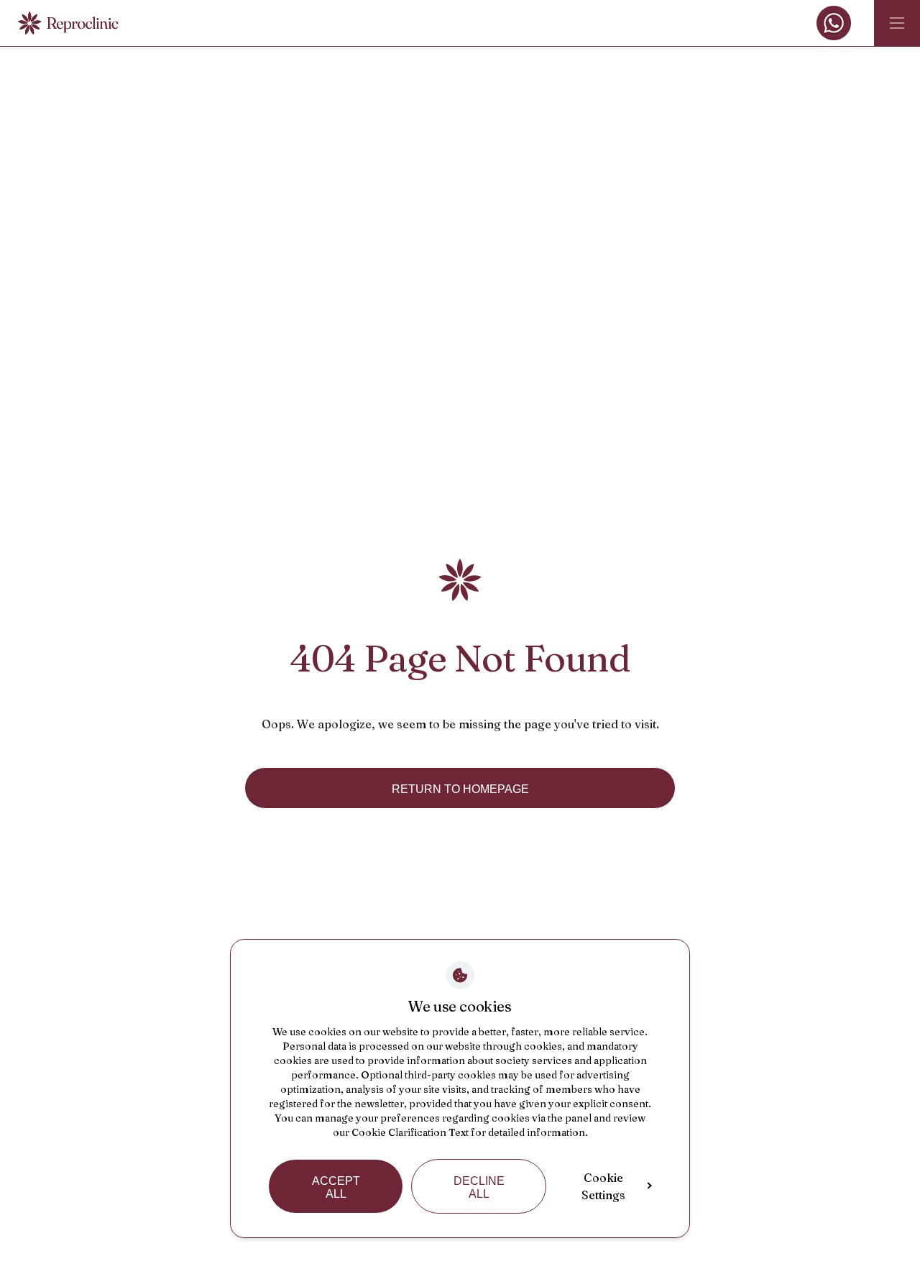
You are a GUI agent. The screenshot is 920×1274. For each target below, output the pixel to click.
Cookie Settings (603, 1186)
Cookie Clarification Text (410, 1132)
